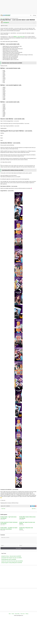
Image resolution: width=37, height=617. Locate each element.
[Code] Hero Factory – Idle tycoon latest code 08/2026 (11, 556)
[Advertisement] (18, 7)
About (10, 613)
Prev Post (3, 508)
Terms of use (23, 613)
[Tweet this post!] (32, 506)
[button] (18, 199)
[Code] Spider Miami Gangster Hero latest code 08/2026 (11, 557)
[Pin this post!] (35, 506)
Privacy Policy (17, 613)
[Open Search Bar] (30, 15)
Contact (13, 613)
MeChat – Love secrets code (19, 36)
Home (1, 18)
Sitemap (27, 613)
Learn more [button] (3, 500)
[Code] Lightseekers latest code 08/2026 (8, 559)
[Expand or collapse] (35, 25)
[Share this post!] (30, 506)
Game (3, 18)
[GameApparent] (5, 15)
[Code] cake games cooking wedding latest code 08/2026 (11, 562)
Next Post (33, 508)
